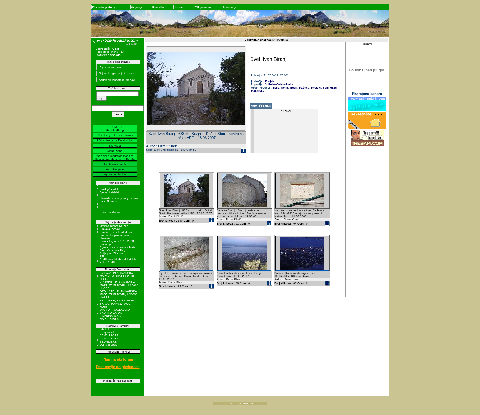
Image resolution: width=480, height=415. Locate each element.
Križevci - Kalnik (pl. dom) (116, 231)
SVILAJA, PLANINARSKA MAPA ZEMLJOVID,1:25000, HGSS (118, 276)
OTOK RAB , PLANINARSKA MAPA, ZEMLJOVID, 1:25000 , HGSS (119, 294)
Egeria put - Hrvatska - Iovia (117, 247)
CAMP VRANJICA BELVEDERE (111, 340)
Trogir (293, 87)
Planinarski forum (117, 359)
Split (275, 87)
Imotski (315, 87)
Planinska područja (104, 7)
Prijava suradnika (110, 67)
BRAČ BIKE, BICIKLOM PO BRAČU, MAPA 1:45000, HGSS (117, 303)
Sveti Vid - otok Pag (112, 250)
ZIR (102, 256)
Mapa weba (115, 150)
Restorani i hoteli (115, 163)
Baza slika (158, 7)
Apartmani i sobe (115, 174)
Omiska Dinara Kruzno (114, 225)
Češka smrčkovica (111, 212)
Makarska (257, 90)
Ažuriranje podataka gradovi (117, 79)
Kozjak (269, 81)
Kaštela (303, 87)
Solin (284, 87)
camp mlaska (108, 332)
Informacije (229, 7)
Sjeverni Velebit (109, 192)
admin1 (104, 329)
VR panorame (203, 7)
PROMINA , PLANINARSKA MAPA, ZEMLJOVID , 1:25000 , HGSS (119, 285)
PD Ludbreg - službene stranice (115, 135)
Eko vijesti (115, 145)
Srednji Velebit (109, 189)
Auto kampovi (115, 169)
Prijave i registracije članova (116, 73)
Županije (136, 7)
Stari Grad (329, 87)
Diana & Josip (109, 344)
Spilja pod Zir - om (111, 253)
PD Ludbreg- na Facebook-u (115, 140)
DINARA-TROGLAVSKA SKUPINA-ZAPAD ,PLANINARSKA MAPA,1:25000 (115, 314)
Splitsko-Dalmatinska (279, 84)
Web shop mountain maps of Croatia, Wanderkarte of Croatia (115, 157)
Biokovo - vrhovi (110, 228)
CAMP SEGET (109, 335)
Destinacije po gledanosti (118, 367)
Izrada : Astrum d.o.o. (240, 403)
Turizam (179, 7)
